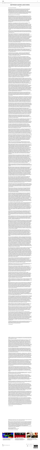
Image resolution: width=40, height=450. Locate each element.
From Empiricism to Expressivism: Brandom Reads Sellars (18, 322)
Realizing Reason (19, 425)
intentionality (17, 220)
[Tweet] (30, 431)
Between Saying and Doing (21, 84)
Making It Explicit (16, 421)
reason (17, 184)
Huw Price (19, 386)
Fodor (26, 129)
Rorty (27, 31)
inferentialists (10, 151)
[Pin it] (31, 431)
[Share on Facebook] (28, 431)
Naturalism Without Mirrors (16, 423)
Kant (24, 188)
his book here (11, 429)
